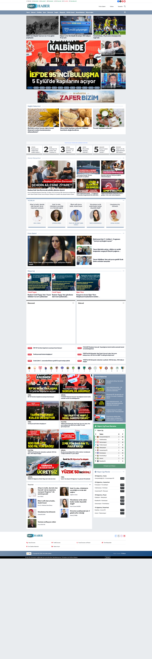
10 (84, 87)
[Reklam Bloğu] (76, 96)
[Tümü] (123, 271)
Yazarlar (120, 6)
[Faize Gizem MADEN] (95, 215)
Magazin (62, 12)
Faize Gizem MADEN (95, 223)
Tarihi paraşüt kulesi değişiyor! (42, 354)
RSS (29, 553)
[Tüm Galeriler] (123, 233)
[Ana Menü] (125, 12)
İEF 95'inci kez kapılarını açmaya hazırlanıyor (47, 348)
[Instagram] (121, 536)
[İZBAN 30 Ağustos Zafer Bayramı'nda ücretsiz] (42, 465)
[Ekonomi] (73, 303)
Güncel (33, 12)
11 (90, 87)
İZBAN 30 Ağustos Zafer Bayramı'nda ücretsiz (41, 479)
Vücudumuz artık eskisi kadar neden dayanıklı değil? (95, 206)
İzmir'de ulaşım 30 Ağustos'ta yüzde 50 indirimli (75, 479)
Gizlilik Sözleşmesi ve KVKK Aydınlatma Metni (91, 557)
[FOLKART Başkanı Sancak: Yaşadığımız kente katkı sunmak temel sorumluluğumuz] (76, 383)
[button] (28, 64)
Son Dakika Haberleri (33, 546)
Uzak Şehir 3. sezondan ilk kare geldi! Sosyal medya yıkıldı (51, 360)
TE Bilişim (123, 553)
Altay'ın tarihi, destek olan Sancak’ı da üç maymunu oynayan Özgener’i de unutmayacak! (37, 206)
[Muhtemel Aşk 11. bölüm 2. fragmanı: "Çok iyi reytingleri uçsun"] (84, 240)
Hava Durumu (31, 542)
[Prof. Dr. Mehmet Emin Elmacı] (76, 215)
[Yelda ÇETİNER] (64, 513)
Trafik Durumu (56, 542)
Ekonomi (50, 12)
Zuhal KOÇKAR (115, 223)
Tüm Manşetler (107, 542)
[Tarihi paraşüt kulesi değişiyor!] (42, 410)
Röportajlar (89, 12)
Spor (44, 12)
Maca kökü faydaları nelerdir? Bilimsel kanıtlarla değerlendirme (87, 150)
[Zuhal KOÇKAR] (115, 215)
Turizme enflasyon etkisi (47, 522)
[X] (118, 536)
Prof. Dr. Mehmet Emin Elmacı (45, 505)
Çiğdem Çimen (56, 223)
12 (97, 87)
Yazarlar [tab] (31, 200)
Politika (39, 12)
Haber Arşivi (57, 546)
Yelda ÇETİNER (73, 515)
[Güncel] (123, 303)
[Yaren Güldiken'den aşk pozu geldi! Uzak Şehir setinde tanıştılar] (84, 260)
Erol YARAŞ (37, 223)
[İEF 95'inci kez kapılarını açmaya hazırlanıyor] (42, 383)
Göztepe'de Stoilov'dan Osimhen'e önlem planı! (53, 150)
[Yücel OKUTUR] (32, 523)
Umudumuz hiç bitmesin (115, 205)
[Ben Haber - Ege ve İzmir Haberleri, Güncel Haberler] (38, 6)
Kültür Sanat (70, 12)
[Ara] (125, 7)
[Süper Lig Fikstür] (123, 472)
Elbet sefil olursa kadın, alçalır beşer (76, 205)
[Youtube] (124, 536)
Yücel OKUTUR (41, 524)
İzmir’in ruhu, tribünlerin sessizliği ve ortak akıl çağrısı (56, 206)
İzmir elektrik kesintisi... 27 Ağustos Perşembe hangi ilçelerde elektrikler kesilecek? (70, 150)
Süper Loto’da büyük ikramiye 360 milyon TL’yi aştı (120, 150)
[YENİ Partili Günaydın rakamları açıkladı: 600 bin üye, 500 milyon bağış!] (42, 439)
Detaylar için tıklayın (109, 466)
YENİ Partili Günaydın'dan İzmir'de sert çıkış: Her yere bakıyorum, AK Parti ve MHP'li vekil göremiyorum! (75, 425)
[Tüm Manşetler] (123, 158)
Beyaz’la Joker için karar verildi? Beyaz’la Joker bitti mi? (103, 150)
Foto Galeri (102, 6)
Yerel (28, 12)
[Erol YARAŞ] (37, 215)
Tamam (108, 557)
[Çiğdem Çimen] (56, 215)
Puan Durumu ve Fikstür (84, 542)
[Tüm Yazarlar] (123, 200)
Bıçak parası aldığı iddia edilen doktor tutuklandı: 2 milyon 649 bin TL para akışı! (35, 150)
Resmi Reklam (80, 12)
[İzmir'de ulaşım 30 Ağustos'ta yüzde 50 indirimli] (76, 465)
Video (112, 6)
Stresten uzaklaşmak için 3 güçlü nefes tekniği (80, 512)
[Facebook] (115, 536)
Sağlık (56, 12)
